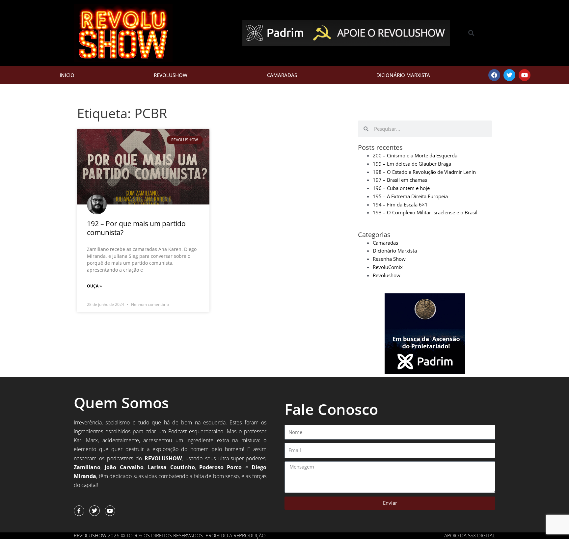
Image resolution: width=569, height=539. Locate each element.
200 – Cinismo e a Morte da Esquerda (415, 155)
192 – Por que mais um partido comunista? (136, 228)
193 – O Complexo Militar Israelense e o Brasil (425, 212)
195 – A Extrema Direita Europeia (410, 196)
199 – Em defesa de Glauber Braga (412, 163)
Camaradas (282, 75)
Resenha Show (389, 259)
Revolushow (170, 75)
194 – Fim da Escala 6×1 (400, 204)
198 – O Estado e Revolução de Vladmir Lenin (424, 172)
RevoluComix (388, 267)
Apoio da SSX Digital (469, 535)
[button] (471, 33)
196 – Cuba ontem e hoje (401, 188)
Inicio (67, 75)
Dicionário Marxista (403, 75)
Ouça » (94, 286)
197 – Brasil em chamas (400, 179)
